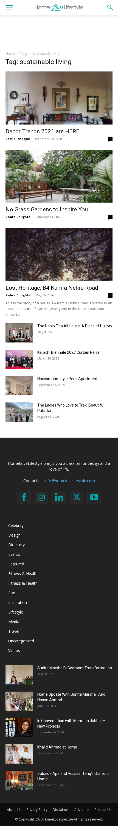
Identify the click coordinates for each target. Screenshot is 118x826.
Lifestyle (15, 612)
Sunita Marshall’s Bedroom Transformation (74, 668)
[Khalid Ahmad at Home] (19, 754)
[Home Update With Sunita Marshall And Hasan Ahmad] (19, 701)
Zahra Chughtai (18, 217)
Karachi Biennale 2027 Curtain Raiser (69, 352)
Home (10, 53)
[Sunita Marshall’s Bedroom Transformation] (19, 674)
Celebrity (16, 525)
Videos (14, 650)
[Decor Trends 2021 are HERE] (59, 98)
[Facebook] (24, 497)
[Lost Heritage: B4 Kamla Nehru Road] (59, 254)
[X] (76, 497)
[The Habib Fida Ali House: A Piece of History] (19, 332)
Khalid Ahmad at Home (57, 747)
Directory (16, 544)
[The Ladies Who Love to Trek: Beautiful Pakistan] (19, 412)
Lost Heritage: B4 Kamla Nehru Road (51, 287)
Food (13, 592)
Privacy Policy (37, 809)
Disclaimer (61, 809)
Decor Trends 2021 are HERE (42, 131)
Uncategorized (21, 640)
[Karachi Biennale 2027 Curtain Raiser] (19, 359)
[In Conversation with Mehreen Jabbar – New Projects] (19, 727)
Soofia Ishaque (17, 139)
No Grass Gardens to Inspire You (46, 209)
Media (13, 621)
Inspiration (17, 602)
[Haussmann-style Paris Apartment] (19, 385)
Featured (16, 564)
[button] (9, 7)
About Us (14, 809)
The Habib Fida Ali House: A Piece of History (74, 326)
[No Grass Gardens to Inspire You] (59, 176)
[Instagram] (41, 497)
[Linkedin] (59, 497)
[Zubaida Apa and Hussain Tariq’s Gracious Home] (19, 780)
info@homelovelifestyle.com (69, 480)
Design (14, 535)
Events (14, 554)
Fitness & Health (23, 573)
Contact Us (102, 809)
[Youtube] (94, 497)
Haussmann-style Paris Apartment (67, 379)
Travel (13, 631)
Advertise (81, 809)
